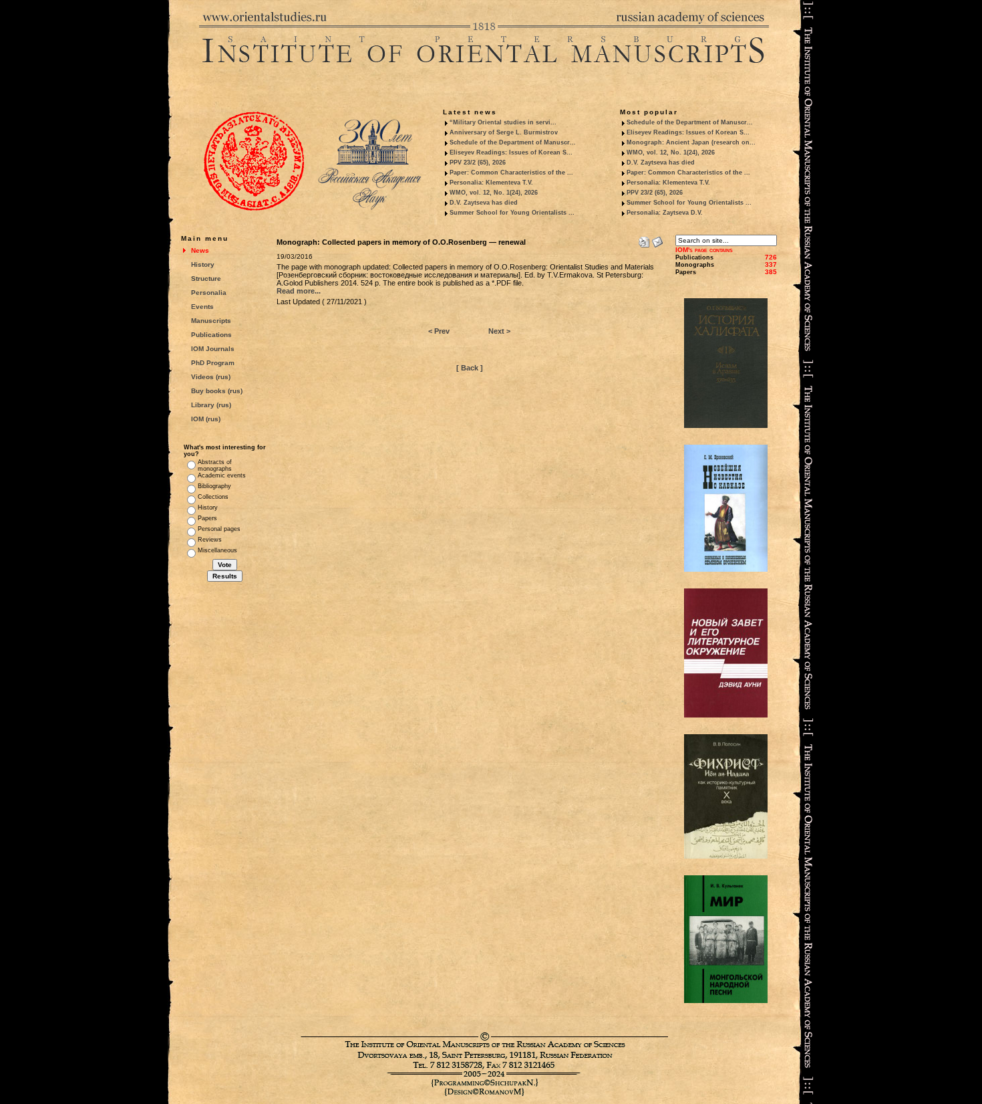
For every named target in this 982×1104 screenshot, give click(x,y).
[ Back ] (469, 368)
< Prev (439, 331)
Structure (206, 278)
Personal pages (219, 529)
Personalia (208, 292)
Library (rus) (211, 405)
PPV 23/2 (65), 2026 (478, 162)
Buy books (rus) (216, 391)
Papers (207, 518)
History (202, 264)
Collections (213, 496)
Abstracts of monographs (215, 465)
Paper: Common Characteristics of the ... (511, 172)
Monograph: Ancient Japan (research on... (691, 142)
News (200, 250)
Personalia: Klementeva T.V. (491, 182)
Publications (211, 334)
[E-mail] (657, 239)
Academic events (222, 475)
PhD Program (212, 362)
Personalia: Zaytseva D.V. (665, 212)
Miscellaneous (217, 550)
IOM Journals (212, 348)
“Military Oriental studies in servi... (503, 122)
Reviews (210, 539)
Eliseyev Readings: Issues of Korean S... (511, 152)
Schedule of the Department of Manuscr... (513, 142)
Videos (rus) (210, 376)
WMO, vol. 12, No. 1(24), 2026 (494, 192)
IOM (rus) (205, 419)
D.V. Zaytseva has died (484, 202)
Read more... (299, 291)
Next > (499, 331)
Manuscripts (211, 320)
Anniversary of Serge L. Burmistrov (504, 132)
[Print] (644, 239)
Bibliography (214, 486)
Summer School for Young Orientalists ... (512, 212)
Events (202, 306)
